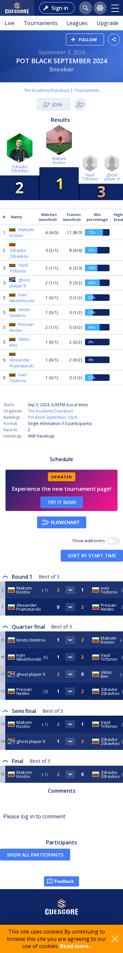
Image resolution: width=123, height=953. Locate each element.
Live (9, 23)
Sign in (59, 8)
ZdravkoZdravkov (20, 168)
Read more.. (75, 946)
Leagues (77, 23)
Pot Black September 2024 (52, 417)
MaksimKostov (59, 160)
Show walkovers (89, 540)
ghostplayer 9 (111, 177)
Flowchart (65, 522)
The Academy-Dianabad (46, 90)
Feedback (64, 881)
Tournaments (41, 23)
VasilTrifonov (90, 177)
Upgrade (107, 23)
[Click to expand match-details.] (70, 590)
